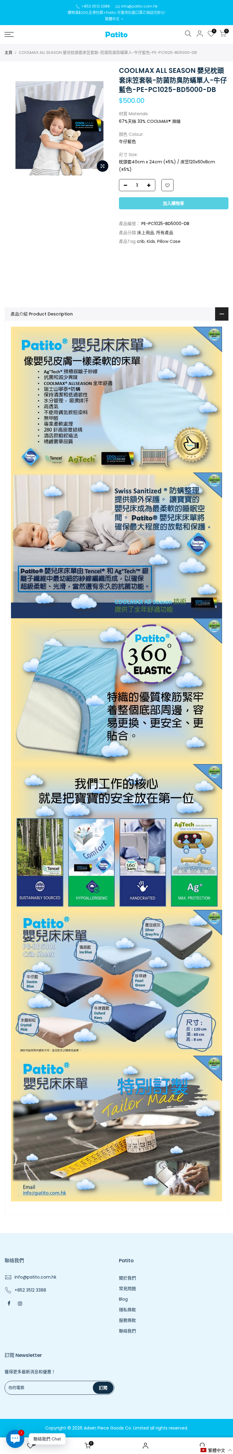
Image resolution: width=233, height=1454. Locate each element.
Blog (123, 1299)
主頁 (8, 52)
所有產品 (164, 233)
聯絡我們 (127, 1331)
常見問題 (127, 1289)
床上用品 (145, 233)
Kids (151, 241)
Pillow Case (169, 241)
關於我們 (127, 1278)
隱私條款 (127, 1310)
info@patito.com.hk (139, 6)
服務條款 (127, 1320)
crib (141, 241)
